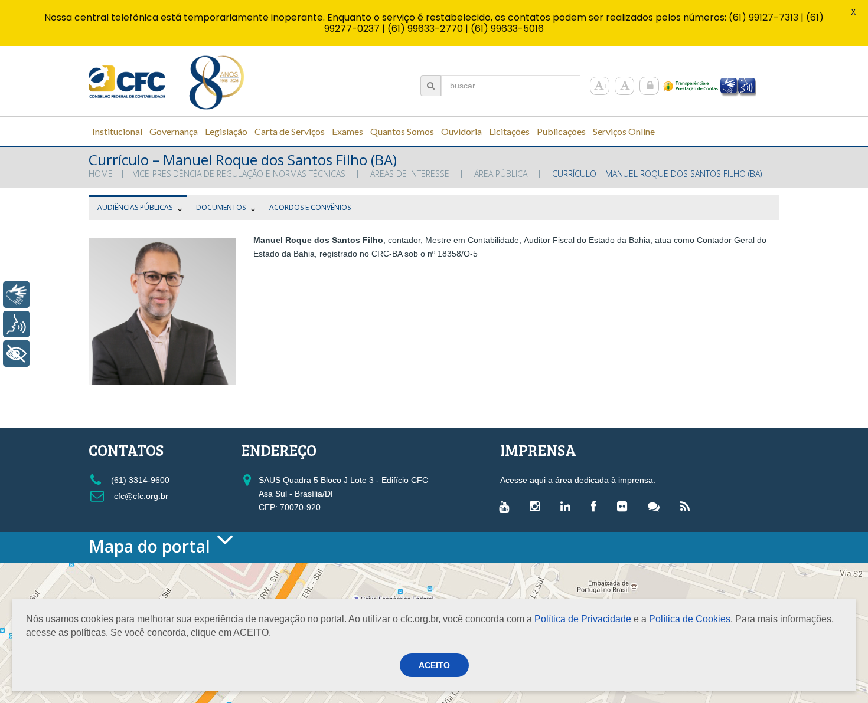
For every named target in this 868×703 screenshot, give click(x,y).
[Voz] (16, 324)
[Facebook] (596, 506)
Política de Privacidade (582, 619)
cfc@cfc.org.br (140, 496)
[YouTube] (507, 506)
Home (101, 173)
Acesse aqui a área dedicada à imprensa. (577, 480)
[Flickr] (625, 506)
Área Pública (500, 173)
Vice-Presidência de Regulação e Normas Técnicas (239, 173)
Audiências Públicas (134, 207)
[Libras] (16, 294)
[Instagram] (537, 506)
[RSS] (687, 506)
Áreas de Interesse (409, 173)
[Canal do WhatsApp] (656, 506)
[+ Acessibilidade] (16, 353)
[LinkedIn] (568, 506)
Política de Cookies (689, 619)
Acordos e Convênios (310, 207)
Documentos (221, 207)
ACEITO (434, 665)
